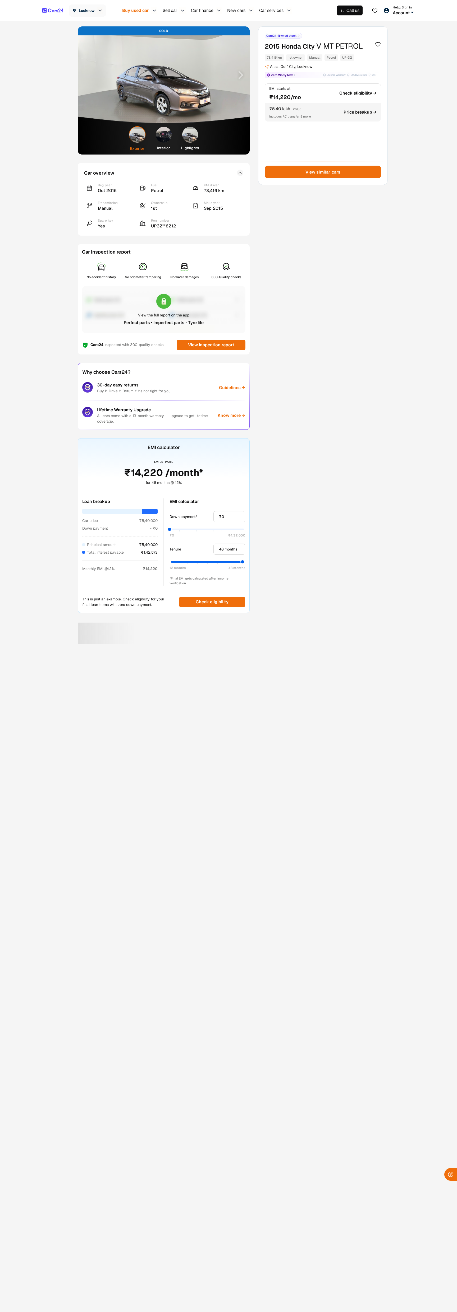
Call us (352, 10)
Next (238, 74)
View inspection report (211, 345)
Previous (88, 74)
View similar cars (323, 172)
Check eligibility (212, 602)
